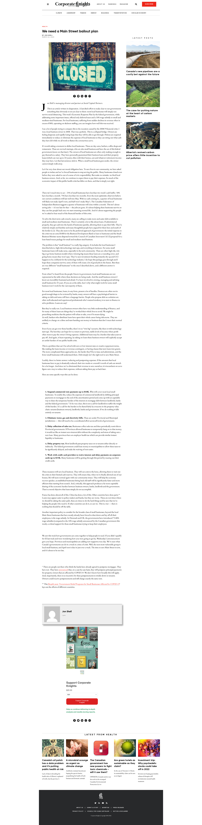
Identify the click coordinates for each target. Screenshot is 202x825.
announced (63, 567)
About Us (79, 805)
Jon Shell (49, 33)
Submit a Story (92, 805)
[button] (101, 824)
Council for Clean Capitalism (98, 809)
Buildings (105, 10)
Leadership (71, 10)
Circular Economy (138, 10)
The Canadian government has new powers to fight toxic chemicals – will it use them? (101, 764)
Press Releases (118, 805)
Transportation (120, 10)
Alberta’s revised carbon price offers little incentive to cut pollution (143, 153)
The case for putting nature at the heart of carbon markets (142, 111)
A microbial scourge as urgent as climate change (77, 761)
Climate (59, 10)
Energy (93, 10)
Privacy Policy (77, 809)
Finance (83, 10)
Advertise (105, 805)
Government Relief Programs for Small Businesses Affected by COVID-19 (89, 581)
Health (44, 24)
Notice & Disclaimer (120, 809)
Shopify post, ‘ (53, 581)
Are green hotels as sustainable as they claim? (124, 761)
